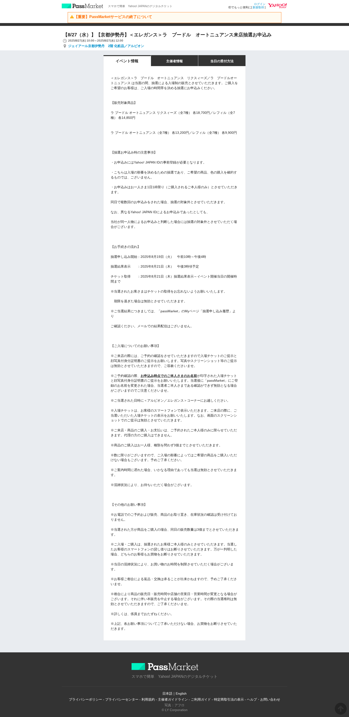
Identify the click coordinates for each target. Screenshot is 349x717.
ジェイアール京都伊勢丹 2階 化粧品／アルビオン (106, 46)
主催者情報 (174, 61)
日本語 (167, 693)
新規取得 (258, 7)
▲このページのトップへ (341, 709)
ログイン (259, 4)
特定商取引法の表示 (229, 699)
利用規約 (148, 699)
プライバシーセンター (121, 699)
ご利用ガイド (201, 699)
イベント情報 (127, 61)
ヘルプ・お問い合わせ (263, 699)
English (181, 693)
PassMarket (82, 6)
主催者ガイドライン (173, 699)
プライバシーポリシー (85, 699)
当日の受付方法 (222, 61)
